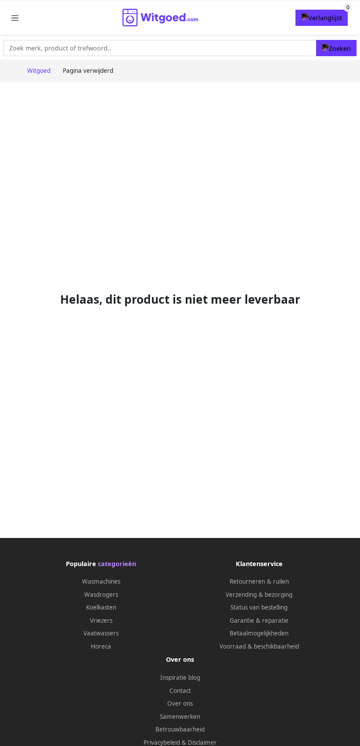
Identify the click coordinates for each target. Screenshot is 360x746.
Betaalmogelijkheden (259, 633)
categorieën (117, 564)
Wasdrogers (101, 595)
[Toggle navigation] (15, 17)
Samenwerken (180, 717)
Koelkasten (101, 607)
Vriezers (101, 620)
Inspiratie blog (180, 677)
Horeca (101, 646)
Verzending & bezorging (259, 595)
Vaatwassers (101, 633)
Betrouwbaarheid (180, 729)
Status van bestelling (259, 607)
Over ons (180, 703)
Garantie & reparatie (259, 620)
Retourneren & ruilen (259, 581)
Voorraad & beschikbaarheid (259, 646)
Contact (180, 691)
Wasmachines (101, 581)
